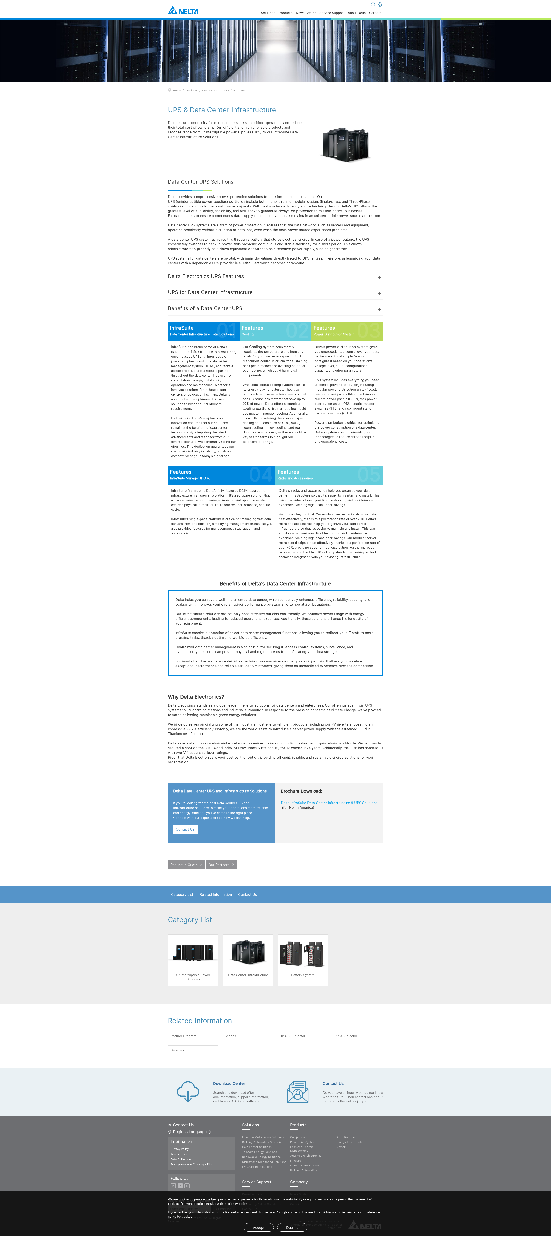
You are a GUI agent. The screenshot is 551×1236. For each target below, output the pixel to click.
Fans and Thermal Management (302, 1148)
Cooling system (262, 347)
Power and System (302, 1142)
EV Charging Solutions (257, 1166)
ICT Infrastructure (348, 1137)
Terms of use (179, 1154)
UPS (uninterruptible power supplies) (198, 201)
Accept (259, 1227)
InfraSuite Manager (186, 490)
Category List (182, 894)
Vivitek (341, 1147)
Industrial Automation (304, 1165)
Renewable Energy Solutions (261, 1157)
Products (286, 13)
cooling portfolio (256, 408)
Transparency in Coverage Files (192, 1164)
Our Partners (219, 865)
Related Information (216, 894)
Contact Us (185, 829)
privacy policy (237, 1203)
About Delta (357, 13)
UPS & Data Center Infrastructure (224, 90)
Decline (292, 1227)
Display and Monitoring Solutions (264, 1161)
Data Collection (181, 1159)
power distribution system (347, 347)
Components (298, 1137)
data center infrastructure (192, 352)
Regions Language (190, 1132)
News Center (306, 13)
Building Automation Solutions (262, 1142)
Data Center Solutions (257, 1147)
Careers (375, 13)
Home (177, 90)
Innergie (295, 1160)
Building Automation (303, 1170)
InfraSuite (179, 347)
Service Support (331, 13)
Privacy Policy (180, 1149)
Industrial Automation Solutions (263, 1137)
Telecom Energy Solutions (259, 1152)
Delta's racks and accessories (303, 490)
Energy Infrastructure (351, 1142)
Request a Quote (184, 865)
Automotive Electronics (305, 1155)
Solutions (268, 13)
